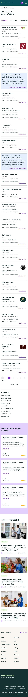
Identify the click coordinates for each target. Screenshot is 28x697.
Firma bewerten (22, 38)
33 (3, 381)
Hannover (3, 658)
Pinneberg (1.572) (5, 403)
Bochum (16, 661)
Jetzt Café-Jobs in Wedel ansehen (17, 87)
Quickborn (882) (5, 416)
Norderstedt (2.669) (6, 398)
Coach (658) (13, 20)
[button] (22, 3)
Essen (15, 651)
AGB (17, 688)
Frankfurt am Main (6, 644)
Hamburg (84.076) (6, 395)
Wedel (8, 7)
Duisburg (3, 661)
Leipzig (16, 648)
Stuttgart (16, 644)
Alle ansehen (23, 632)
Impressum (22, 688)
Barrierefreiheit (20, 686)
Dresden (16, 654)
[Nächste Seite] (25, 380)
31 (21, 378)
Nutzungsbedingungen (9, 688)
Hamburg (16, 637)
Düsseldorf (4, 648)
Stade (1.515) (4, 406)
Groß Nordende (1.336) (7, 408)
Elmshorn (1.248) (5, 411)
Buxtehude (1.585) (6, 400)
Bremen (3, 654)
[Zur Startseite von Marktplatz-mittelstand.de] (7, 3)
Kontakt (7, 686)
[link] (14, 32)
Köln (15, 641)
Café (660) (4, 20)
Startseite (3, 7)
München (3, 641)
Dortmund (3, 651)
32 (25, 378)
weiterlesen (6, 448)
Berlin (2, 637)
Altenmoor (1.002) (6, 413)
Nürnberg (16, 658)
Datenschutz (13, 686)
